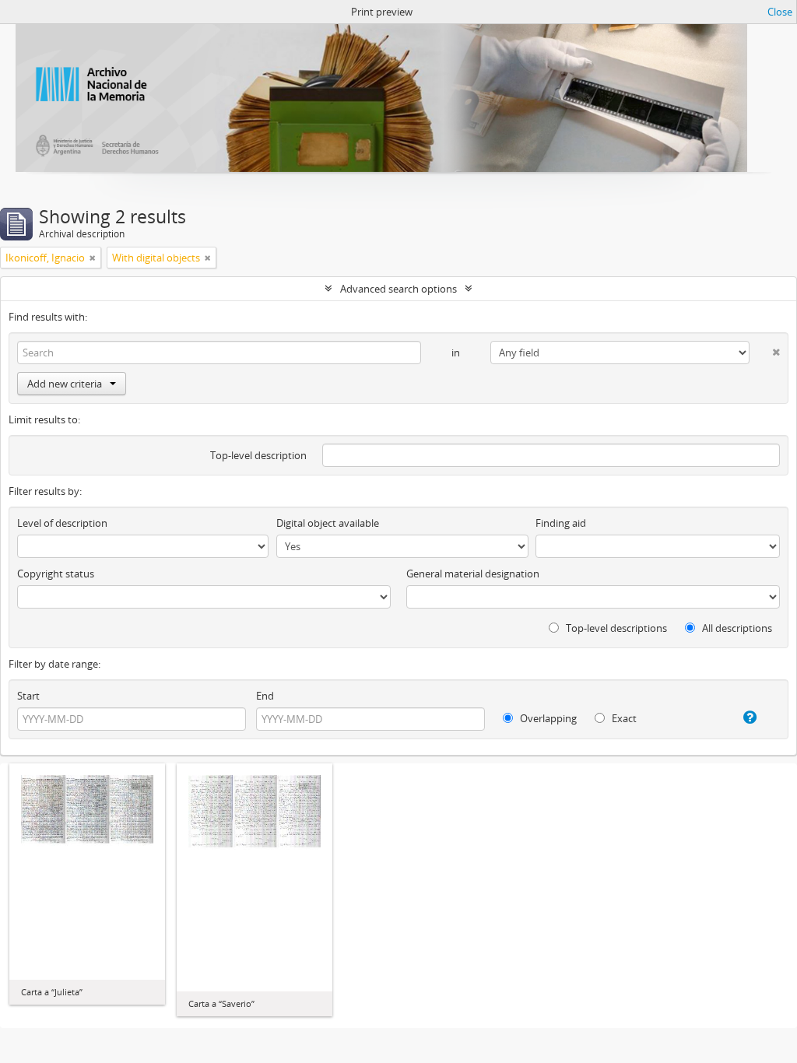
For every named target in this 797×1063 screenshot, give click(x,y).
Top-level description (258, 455)
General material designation (472, 574)
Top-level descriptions (615, 628)
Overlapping (547, 718)
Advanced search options (398, 289)
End (265, 696)
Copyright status (55, 574)
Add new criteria (64, 384)
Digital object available (327, 523)
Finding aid (560, 523)
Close (779, 12)
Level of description (62, 523)
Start (28, 696)
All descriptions (736, 628)
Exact (623, 718)
